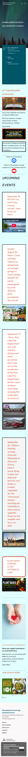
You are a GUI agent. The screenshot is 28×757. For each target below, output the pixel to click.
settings (14, 752)
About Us (4, 722)
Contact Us (4, 730)
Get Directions (11, 53)
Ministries (4, 732)
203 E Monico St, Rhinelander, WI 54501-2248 (12, 715)
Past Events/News (6, 725)
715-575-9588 (10, 58)
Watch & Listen (5, 727)
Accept (21, 747)
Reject (22, 750)
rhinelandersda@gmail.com (13, 63)
